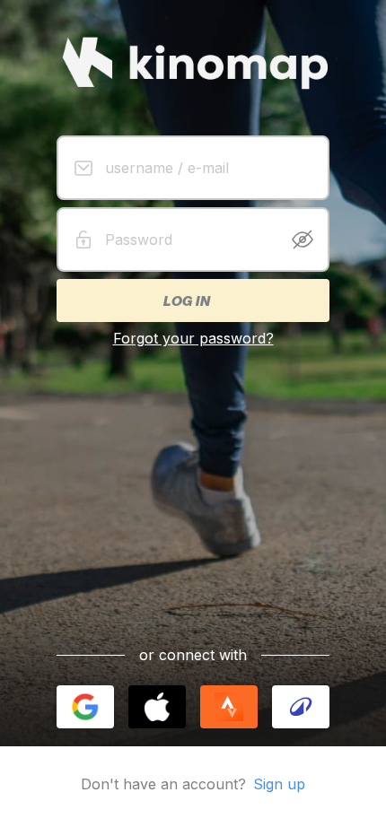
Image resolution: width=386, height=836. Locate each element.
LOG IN (185, 300)
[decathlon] (300, 706)
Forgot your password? (193, 338)
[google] (85, 706)
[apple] (157, 706)
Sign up (279, 784)
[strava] (229, 706)
